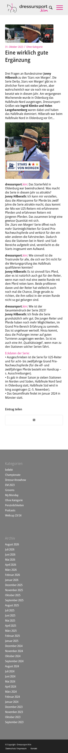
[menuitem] (49, 7)
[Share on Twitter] (34, 420)
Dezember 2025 (13, 585)
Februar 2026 (12, 575)
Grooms (9, 490)
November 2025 (14, 590)
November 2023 (14, 712)
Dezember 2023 (13, 707)
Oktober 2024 (12, 656)
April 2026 (10, 564)
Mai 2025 (10, 620)
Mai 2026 (10, 559)
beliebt (9, 469)
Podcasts (10, 510)
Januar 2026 (11, 580)
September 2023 (14, 722)
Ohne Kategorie (34, 47)
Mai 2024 (10, 681)
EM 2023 (10, 485)
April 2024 (10, 686)
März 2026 (11, 570)
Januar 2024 (11, 702)
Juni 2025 (10, 615)
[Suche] (49, 7)
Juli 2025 (9, 610)
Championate (12, 475)
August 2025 (12, 605)
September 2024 (14, 661)
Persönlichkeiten (14, 505)
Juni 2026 (10, 554)
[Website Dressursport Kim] (28, 7)
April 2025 (10, 625)
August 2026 (12, 544)
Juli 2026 (9, 549)
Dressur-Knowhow (15, 480)
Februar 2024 (12, 696)
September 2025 (14, 600)
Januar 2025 (11, 641)
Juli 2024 (9, 671)
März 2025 (11, 630)
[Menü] (58, 7)
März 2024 (11, 691)
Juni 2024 (10, 676)
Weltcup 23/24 (13, 515)
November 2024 (14, 651)
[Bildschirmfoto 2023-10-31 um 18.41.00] (29, 33)
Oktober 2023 (12, 717)
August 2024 (12, 666)
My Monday (11, 495)
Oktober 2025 (12, 595)
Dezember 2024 (13, 646)
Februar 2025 (12, 636)
